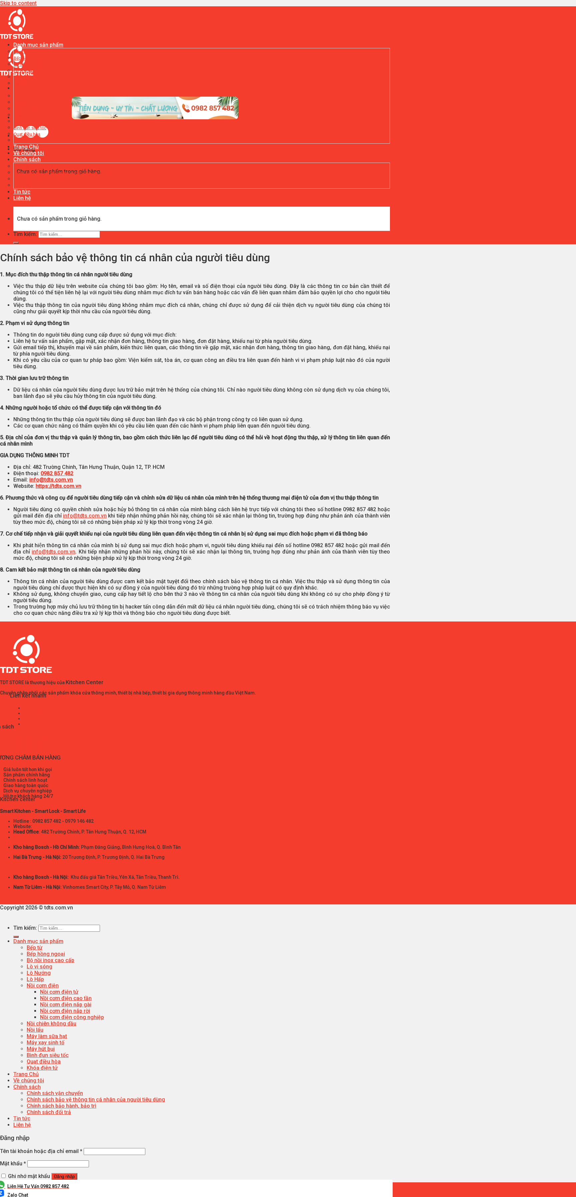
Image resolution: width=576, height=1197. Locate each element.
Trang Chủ (26, 147)
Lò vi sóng (24, 70)
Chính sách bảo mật (21, 744)
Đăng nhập (64, 1176)
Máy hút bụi (25, 121)
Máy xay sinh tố (28, 115)
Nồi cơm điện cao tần (66, 998)
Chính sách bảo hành (22, 749)
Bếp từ (20, 51)
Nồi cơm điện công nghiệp (72, 1017)
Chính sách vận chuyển (35, 166)
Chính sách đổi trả (31, 185)
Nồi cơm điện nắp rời (65, 1011)
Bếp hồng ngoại (29, 58)
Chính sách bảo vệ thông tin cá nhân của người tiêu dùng (68, 172)
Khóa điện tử (26, 140)
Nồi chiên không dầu (33, 96)
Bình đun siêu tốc (30, 127)
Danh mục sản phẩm (38, 45)
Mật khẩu (13, 1163)
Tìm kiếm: (25, 234)
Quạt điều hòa (27, 134)
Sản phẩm (34, 713)
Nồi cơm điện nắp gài (65, 1004)
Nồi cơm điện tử (59, 992)
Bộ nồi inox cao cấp (32, 64)
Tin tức (21, 192)
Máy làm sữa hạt (29, 108)
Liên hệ (22, 198)
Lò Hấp (21, 83)
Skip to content (18, 3)
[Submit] (16, 243)
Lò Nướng (23, 77)
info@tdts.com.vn (51, 480)
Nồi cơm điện (26, 89)
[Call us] (42, 136)
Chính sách (27, 159)
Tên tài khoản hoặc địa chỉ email (41, 1151)
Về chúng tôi (28, 153)
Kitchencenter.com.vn (57, 826)
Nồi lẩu (20, 102)
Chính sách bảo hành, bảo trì (41, 179)
